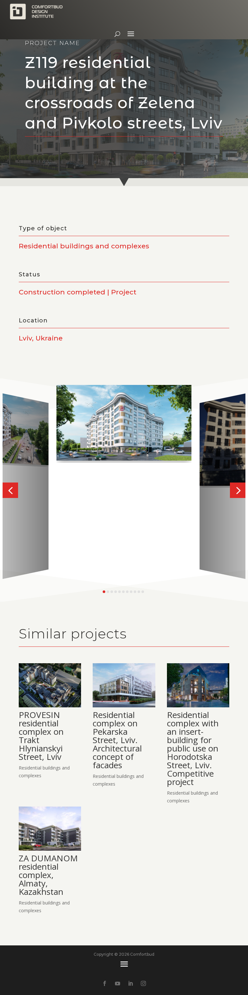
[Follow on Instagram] (143, 983)
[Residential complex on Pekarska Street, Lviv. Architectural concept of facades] (124, 685)
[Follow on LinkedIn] (130, 983)
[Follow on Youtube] (117, 983)
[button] (10, 490)
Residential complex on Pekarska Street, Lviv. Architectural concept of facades (117, 740)
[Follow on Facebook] (104, 983)
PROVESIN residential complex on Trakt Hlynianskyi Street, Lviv (41, 735)
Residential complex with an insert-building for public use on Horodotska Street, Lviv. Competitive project (193, 748)
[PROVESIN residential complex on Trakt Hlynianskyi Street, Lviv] (50, 685)
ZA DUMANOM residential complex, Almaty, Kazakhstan (48, 874)
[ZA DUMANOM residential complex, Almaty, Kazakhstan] (50, 829)
